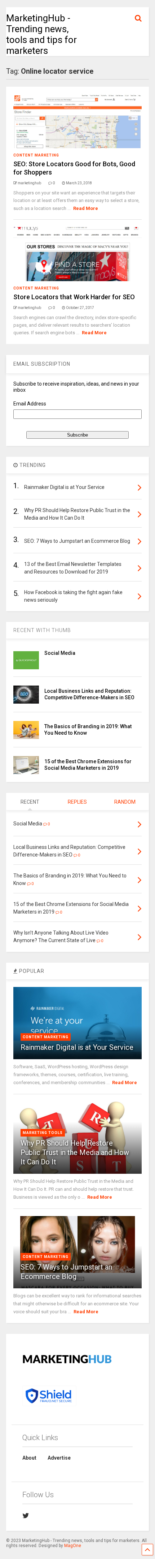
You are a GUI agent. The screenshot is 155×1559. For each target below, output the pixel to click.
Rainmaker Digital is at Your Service (77, 1047)
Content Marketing (36, 155)
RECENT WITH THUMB (42, 630)
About (29, 1458)
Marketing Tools (43, 1133)
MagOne (72, 1545)
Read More (85, 208)
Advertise (59, 1458)
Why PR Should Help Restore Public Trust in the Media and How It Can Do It (75, 1152)
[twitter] (25, 1515)
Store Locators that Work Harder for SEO (74, 297)
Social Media (59, 653)
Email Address (29, 404)
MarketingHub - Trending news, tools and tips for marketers (41, 34)
